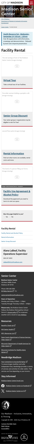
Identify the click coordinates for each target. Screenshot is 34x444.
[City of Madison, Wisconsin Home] (5, 405)
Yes (7, 217)
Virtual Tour (9, 80)
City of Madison (5, 19)
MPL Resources (8, 333)
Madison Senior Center (17, 11)
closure (12, 312)
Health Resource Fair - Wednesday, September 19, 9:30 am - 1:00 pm (16, 35)
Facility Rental (8, 228)
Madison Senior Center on (18, 386)
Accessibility (5, 429)
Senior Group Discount (15, 115)
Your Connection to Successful (14, 362)
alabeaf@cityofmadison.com (12, 262)
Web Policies (5, 426)
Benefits (8, 325)
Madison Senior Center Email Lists (12, 381)
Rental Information (13, 153)
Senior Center (5, 27)
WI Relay (7, 291)
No (12, 217)
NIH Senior (8, 329)
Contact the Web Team (8, 424)
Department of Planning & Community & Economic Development (14, 22)
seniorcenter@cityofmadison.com (12, 295)
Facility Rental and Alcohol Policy (12, 233)
